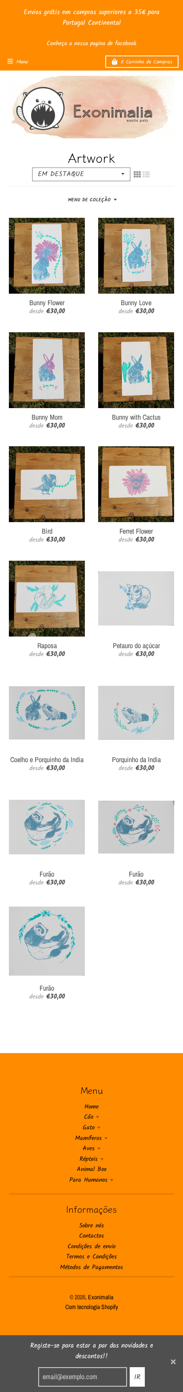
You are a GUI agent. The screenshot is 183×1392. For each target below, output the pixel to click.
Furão (47, 874)
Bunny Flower (46, 302)
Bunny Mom (47, 417)
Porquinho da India (136, 759)
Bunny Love (136, 302)
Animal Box (92, 1169)
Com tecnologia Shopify (91, 1307)
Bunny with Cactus (136, 417)
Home (91, 1107)
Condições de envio (91, 1246)
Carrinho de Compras (146, 62)
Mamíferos (88, 1138)
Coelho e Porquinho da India (47, 759)
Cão (88, 1117)
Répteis (89, 1159)
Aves (89, 1148)
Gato (89, 1127)
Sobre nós (91, 1226)
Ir (137, 1377)
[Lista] (146, 174)
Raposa (47, 645)
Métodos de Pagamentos (91, 1267)
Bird (47, 531)
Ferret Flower (136, 531)
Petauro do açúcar (136, 645)
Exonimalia (100, 1297)
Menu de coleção (89, 200)
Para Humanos (88, 1180)
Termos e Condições (91, 1257)
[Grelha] (137, 174)
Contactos (91, 1236)
